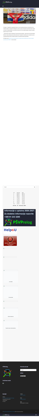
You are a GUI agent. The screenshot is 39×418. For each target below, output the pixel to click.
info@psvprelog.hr (23, 399)
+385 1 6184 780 (22, 395)
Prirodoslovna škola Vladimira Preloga (9, 411)
